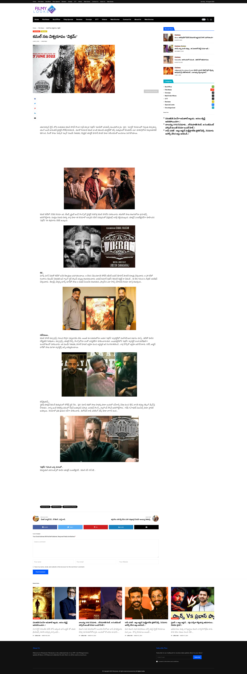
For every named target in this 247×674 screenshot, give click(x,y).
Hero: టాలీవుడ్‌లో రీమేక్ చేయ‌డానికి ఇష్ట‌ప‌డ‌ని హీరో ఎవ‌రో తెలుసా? (194, 37)
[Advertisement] (98, 111)
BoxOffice (189, 87)
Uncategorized (189, 108)
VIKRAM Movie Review (70, 506)
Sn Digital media (140, 671)
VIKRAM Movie (56, 506)
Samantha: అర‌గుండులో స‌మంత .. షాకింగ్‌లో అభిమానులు (192, 60)
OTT (189, 99)
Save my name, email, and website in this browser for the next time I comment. (60, 567)
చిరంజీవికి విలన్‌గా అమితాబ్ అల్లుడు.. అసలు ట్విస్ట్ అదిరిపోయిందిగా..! (185, 120)
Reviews (43, 31)
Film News (41, 28)
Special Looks (189, 105)
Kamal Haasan (45, 506)
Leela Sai (37, 635)
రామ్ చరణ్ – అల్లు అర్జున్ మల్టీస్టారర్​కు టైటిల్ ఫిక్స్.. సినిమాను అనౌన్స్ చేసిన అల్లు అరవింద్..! (189, 132)
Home (34, 28)
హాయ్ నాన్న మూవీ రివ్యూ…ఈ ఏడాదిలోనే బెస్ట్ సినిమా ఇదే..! (192, 48)
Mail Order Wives (189, 96)
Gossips (189, 93)
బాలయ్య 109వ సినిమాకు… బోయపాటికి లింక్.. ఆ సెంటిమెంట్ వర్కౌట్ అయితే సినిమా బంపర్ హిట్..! (189, 126)
